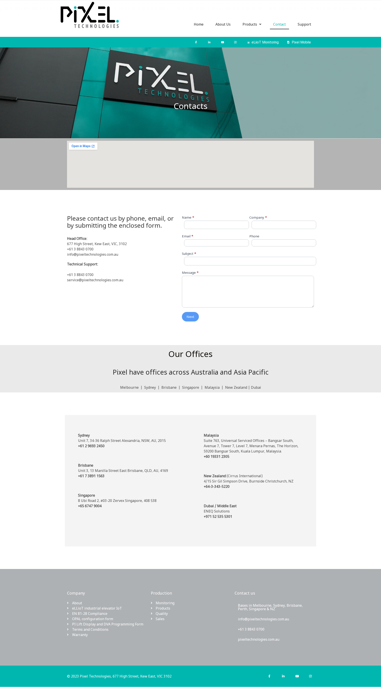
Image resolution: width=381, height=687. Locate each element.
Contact (279, 24)
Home (199, 24)
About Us (223, 24)
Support (304, 24)
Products (250, 24)
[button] (252, 24)
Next (190, 316)
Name (188, 217)
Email (187, 236)
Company (258, 217)
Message (190, 272)
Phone (254, 236)
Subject (189, 253)
